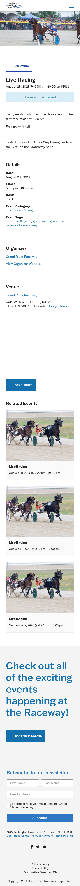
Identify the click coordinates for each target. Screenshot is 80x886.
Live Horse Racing (19, 210)
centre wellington (18, 221)
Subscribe (40, 818)
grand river (41, 221)
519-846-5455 (64, 835)
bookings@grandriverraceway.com (30, 835)
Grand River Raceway (21, 257)
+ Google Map (56, 306)
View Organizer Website (23, 264)
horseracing (28, 225)
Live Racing (18, 466)
